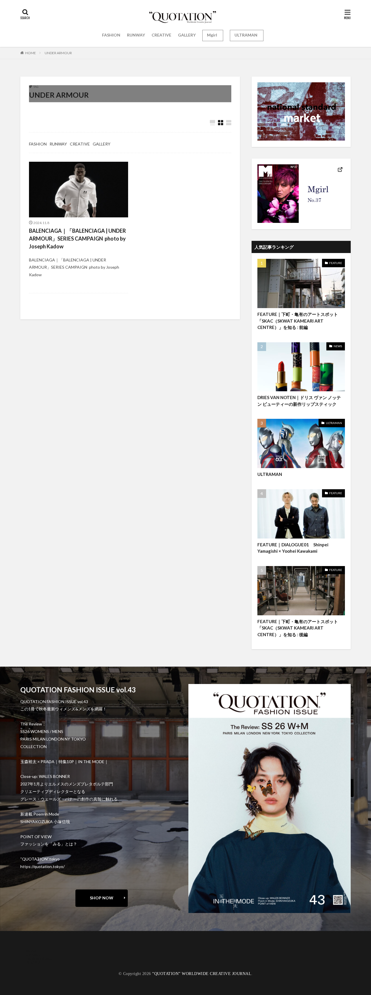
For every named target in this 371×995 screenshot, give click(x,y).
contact (33, 954)
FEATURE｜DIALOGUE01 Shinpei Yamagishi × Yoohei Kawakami (292, 548)
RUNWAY (136, 34)
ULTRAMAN (245, 34)
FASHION (111, 34)
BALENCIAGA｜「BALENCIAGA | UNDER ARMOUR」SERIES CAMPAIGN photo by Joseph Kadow (77, 239)
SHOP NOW (101, 897)
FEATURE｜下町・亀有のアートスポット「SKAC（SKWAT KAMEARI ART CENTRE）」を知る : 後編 (297, 628)
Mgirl (212, 34)
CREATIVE (161, 34)
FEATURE (335, 263)
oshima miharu (39, 958)
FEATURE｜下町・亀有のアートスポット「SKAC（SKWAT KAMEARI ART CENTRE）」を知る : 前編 (297, 321)
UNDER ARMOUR (58, 53)
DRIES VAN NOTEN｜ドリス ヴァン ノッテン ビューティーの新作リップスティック (299, 401)
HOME (30, 53)
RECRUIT (35, 962)
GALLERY (187, 34)
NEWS (338, 346)
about (31, 950)
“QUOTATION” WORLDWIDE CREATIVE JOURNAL (201, 974)
